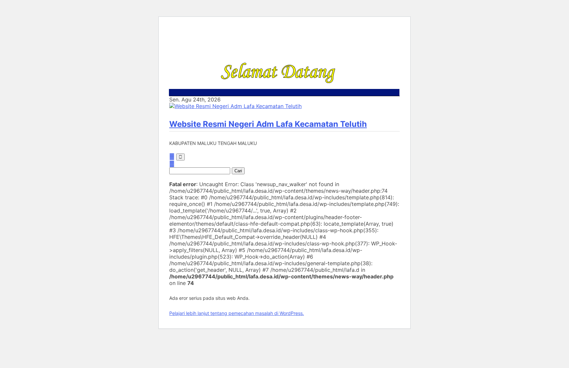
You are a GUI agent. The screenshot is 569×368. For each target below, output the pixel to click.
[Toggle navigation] (180, 157)
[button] (172, 163)
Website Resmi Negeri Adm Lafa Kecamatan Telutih (268, 124)
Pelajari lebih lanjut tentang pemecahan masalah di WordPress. (236, 313)
